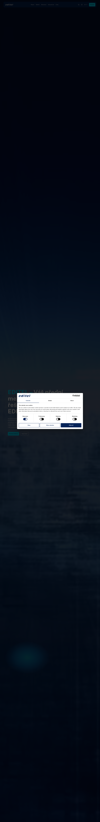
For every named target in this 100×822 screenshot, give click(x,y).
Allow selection (50, 425)
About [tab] (72, 400)
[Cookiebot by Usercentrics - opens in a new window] (75, 396)
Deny (29, 425)
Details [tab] (50, 400)
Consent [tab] (28, 400)
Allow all (71, 425)
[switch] (42, 419)
